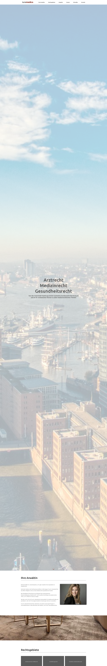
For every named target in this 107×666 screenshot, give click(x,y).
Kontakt (83, 2)
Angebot (61, 2)
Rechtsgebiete (51, 2)
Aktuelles (75, 2)
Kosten (68, 2)
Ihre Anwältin (42, 2)
